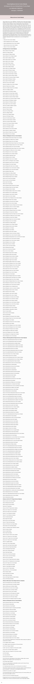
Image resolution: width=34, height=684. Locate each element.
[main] (16, 7)
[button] (1, 682)
